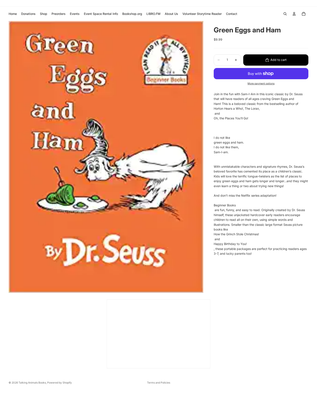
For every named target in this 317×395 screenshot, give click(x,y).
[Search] (285, 14)
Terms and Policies (158, 382)
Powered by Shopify (59, 382)
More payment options (261, 83)
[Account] (294, 14)
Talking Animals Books (32, 382)
